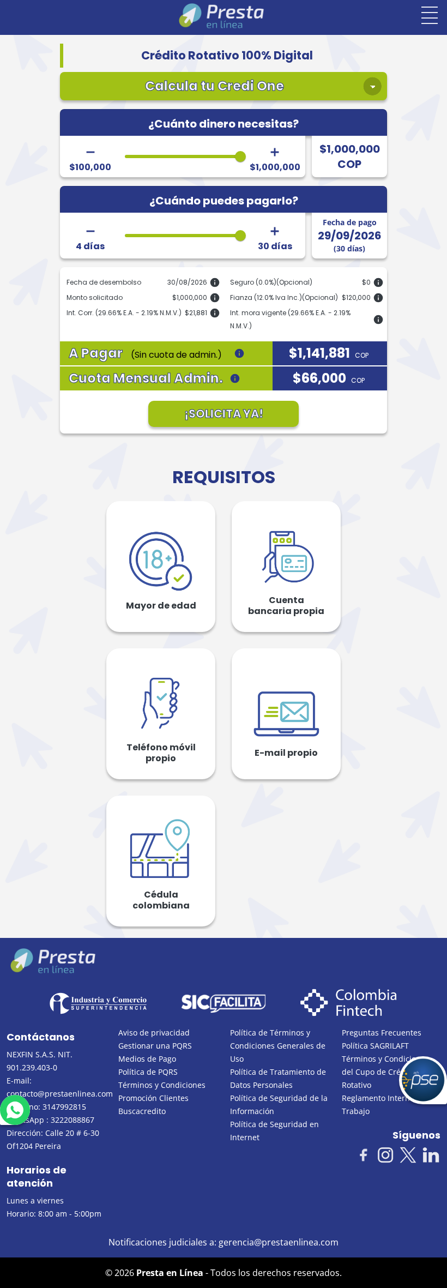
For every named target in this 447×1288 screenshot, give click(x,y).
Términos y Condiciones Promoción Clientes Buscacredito (162, 1098)
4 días (90, 246)
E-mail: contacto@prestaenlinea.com (56, 1087)
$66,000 (329, 378)
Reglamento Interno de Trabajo (384, 1104)
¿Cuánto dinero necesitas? (223, 123)
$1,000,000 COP (349, 156)
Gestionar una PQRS (155, 1045)
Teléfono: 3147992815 (46, 1107)
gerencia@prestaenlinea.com (279, 1242)
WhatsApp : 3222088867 (50, 1120)
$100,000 (90, 167)
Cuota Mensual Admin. (146, 378)
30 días (275, 246)
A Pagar (145, 353)
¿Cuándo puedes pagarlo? (223, 200)
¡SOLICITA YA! (223, 414)
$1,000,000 (275, 167)
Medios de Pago (147, 1059)
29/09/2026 (350, 235)
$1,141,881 (329, 353)
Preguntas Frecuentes (381, 1032)
